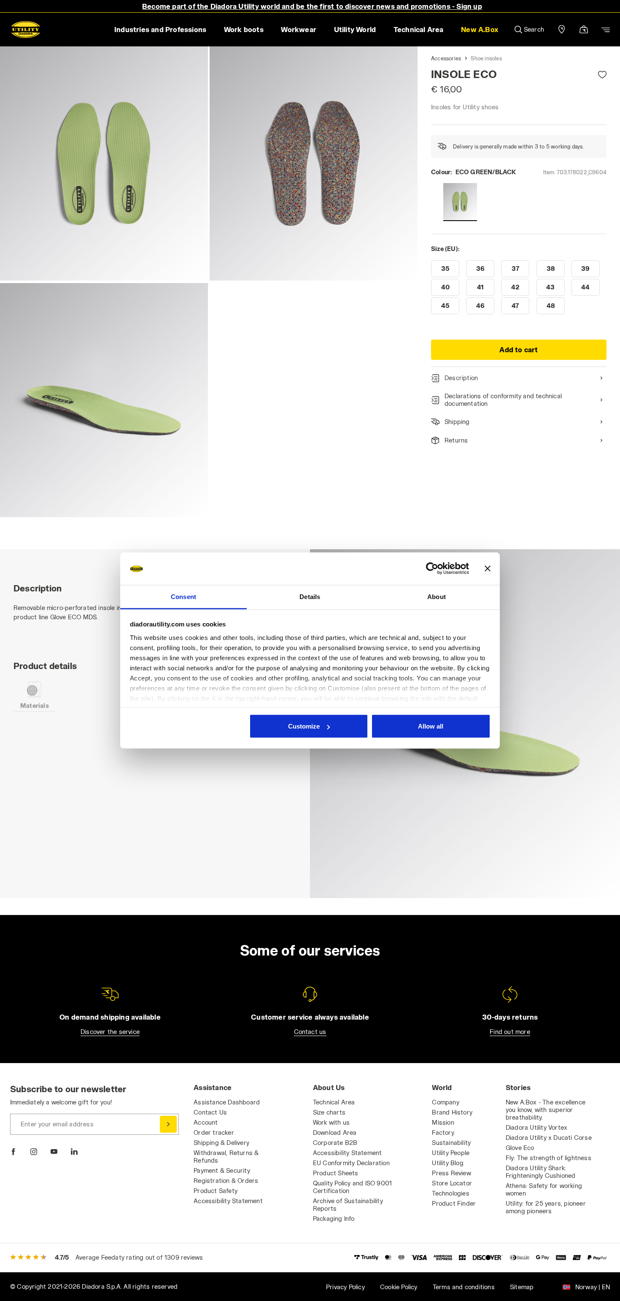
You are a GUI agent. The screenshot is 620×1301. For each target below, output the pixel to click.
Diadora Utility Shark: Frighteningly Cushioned (541, 1171)
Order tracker (214, 1132)
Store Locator (452, 1183)
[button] (479, 29)
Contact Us (210, 1112)
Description (461, 377)
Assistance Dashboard (227, 1102)
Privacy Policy (345, 1286)
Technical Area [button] (419, 29)
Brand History (452, 1112)
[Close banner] (488, 569)
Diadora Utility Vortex (536, 1127)
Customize (304, 726)
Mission (443, 1122)
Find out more (510, 1031)
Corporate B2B (335, 1142)
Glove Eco (520, 1147)
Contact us (310, 1031)
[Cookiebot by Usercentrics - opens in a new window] (432, 568)
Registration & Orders (226, 1180)
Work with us (331, 1122)
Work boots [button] (244, 29)
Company (445, 1102)
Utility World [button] (355, 29)
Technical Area (334, 1102)
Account (206, 1122)
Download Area (335, 1132)
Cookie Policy (399, 1286)
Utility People (450, 1152)
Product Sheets (336, 1173)
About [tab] (436, 596)
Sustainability (451, 1142)
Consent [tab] (183, 596)
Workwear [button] (298, 29)
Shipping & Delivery (221, 1142)
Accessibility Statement (228, 1200)
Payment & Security (222, 1170)
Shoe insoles (486, 58)
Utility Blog (447, 1162)
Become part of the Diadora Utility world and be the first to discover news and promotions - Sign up (312, 6)
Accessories (446, 58)
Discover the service (110, 1031)
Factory (443, 1132)
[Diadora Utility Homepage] (25, 29)
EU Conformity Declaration (351, 1162)
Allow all (430, 726)
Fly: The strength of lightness (548, 1157)
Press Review (451, 1173)
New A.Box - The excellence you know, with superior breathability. (545, 1110)
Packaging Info (334, 1218)
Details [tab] (309, 596)
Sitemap (522, 1286)
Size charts (329, 1112)
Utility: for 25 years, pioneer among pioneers (546, 1207)
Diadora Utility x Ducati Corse (549, 1137)
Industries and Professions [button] (160, 29)
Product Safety (215, 1190)
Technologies (450, 1193)
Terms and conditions (464, 1286)
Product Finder (454, 1203)
